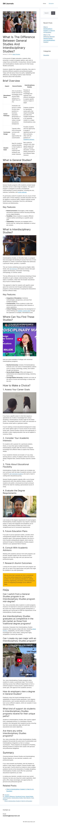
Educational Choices (20, 796)
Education (51, 3)
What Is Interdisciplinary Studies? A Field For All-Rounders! (18, 801)
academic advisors (28, 139)
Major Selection (27, 797)
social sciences (22, 192)
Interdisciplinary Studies (17, 797)
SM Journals (8, 3)
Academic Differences (9, 796)
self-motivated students (16, 474)
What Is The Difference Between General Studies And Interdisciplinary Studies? (49, 38)
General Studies (29, 796)
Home (44, 3)
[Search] (53, 13)
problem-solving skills (24, 310)
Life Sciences (13, 269)
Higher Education (7, 797)
